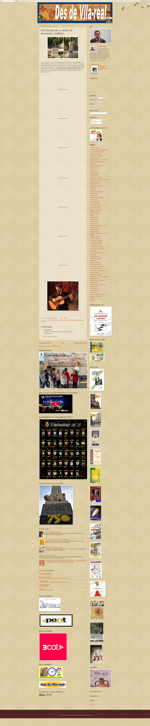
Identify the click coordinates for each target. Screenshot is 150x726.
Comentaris (94, 122)
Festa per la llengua (94, 213)
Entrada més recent (45, 343)
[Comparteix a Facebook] (65, 318)
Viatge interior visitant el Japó (47, 574)
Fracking (92, 215)
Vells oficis (92, 298)
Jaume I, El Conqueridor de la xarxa (98, 225)
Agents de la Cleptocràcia (95, 153)
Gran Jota (66, 320)
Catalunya (92, 169)
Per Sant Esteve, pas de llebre (97, 266)
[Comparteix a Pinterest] (66, 318)
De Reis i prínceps (94, 175)
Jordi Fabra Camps (94, 227)
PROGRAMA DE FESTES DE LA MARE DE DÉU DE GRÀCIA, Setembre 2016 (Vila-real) (65, 560)
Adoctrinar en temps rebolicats (97, 151)
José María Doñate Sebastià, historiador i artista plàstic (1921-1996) (55, 578)
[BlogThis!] (62, 318)
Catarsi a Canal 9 (94, 171)
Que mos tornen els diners (96, 274)
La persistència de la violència (97, 246)
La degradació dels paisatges (96, 240)
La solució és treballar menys (96, 252)
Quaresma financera (94, 272)
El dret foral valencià (94, 193)
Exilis (42, 588)
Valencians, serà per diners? (96, 296)
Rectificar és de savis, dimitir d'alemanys (99, 276)
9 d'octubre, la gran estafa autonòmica (98, 149)
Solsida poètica (44, 586)
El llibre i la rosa (93, 195)
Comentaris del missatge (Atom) (53, 346)
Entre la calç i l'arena (94, 203)
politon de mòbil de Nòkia (58, 67)
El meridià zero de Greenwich (96, 197)
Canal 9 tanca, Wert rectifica (96, 165)
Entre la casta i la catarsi (95, 205)
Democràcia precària (94, 183)
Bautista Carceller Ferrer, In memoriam (98, 159)
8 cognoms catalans (94, 147)
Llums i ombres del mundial (96, 258)
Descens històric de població (96, 185)
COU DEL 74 (93, 163)
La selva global (93, 250)
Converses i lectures (46, 573)
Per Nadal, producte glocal (96, 264)
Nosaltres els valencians (95, 262)
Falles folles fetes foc (95, 211)
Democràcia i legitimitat (95, 181)
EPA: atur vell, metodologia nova (97, 191)
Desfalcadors (93, 187)
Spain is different (94, 288)
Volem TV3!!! (93, 300)
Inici (63, 343)
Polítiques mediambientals (96, 268)
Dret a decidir (93, 189)
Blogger (89, 715)
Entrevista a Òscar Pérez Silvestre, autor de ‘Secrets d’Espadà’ (54, 582)
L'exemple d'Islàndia (94, 231)
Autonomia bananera (94, 157)
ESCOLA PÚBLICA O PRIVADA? (53, 532)
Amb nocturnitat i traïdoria (96, 155)
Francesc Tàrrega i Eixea (58, 320)
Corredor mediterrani (94, 173)
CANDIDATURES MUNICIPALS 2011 (53, 547)
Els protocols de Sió (94, 201)
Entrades (94, 120)
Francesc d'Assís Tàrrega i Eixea (49, 62)
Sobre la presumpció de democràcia (98, 284)
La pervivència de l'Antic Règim (97, 248)
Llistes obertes (93, 254)
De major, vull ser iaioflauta (96, 177)
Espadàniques (44, 581)
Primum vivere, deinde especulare (97, 270)
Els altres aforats (94, 199)
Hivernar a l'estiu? (94, 223)
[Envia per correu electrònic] (60, 318)
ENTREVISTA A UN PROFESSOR (47, 555)
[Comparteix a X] (63, 318)
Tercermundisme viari (95, 290)
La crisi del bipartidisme (95, 238)
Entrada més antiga (81, 343)
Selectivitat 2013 (93, 282)
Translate (101, 99)
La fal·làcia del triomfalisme (96, 242)
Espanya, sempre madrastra (96, 209)
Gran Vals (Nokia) (73, 320)
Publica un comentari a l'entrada (50, 336)
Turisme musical (93, 292)
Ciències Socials (95, 64)
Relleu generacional (94, 278)
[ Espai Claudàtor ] (45, 585)
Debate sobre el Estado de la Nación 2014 (99, 179)
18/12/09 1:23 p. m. (48, 333)
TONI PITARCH (102, 46)
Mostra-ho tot (84, 591)
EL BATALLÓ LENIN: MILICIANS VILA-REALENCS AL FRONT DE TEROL (103, 67)
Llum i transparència (94, 256)
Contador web (92, 704)
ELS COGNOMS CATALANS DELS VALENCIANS (56, 539)
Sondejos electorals (94, 286)
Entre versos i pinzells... (95, 207)
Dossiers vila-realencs (46, 577)
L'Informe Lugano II (94, 229)
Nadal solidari (93, 260)
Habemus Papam (94, 217)
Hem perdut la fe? (94, 219)
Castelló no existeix (94, 167)
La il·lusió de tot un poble (95, 244)
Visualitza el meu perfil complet (97, 60)
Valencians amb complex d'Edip (97, 294)
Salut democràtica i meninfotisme (97, 280)
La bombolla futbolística (95, 236)
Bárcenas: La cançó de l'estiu (96, 161)
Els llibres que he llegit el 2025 (47, 590)
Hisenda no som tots (94, 221)
